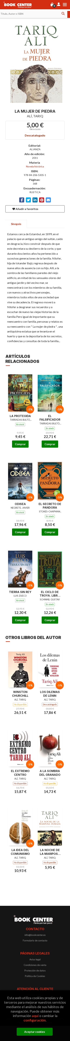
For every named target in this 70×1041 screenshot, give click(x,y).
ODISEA (20, 504)
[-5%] (20, 391)
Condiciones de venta (35, 965)
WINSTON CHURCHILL (20, 693)
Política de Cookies (35, 976)
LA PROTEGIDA (20, 416)
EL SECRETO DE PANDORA (50, 506)
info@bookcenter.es (35, 935)
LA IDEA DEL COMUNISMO (20, 852)
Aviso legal (35, 959)
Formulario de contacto (35, 940)
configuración (35, 1020)
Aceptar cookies (34, 1031)
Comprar (20, 444)
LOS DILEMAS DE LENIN (50, 693)
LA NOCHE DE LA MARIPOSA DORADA (50, 852)
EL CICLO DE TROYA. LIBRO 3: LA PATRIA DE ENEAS (50, 594)
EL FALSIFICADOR (49, 418)
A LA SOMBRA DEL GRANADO (49, 773)
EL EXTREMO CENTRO (20, 773)
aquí (35, 1016)
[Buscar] (63, 13)
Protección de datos (35, 970)
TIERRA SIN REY (20, 592)
